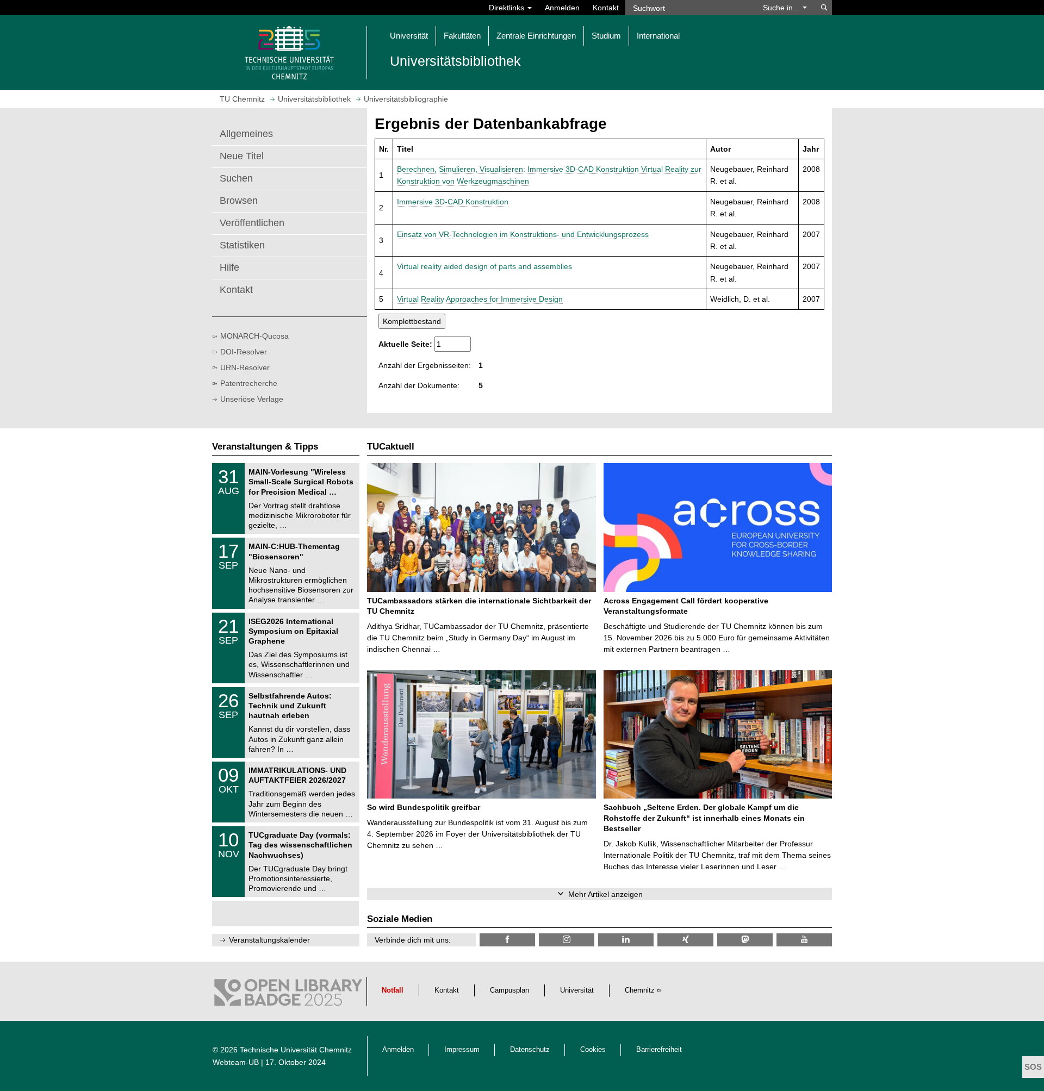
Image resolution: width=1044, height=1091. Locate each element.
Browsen (239, 200)
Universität (577, 990)
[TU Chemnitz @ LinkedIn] (626, 939)
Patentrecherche (248, 383)
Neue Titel (242, 156)
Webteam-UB (236, 1062)
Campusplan (509, 990)
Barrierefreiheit (659, 1049)
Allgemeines (246, 133)
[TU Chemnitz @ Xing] (685, 939)
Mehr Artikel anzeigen (605, 894)
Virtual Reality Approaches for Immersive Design (480, 299)
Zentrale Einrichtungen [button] (536, 35)
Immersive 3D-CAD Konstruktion (452, 201)
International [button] (658, 35)
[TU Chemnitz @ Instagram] (566, 939)
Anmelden (562, 7)
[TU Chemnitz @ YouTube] (804, 939)
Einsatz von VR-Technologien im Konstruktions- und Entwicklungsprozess (523, 234)
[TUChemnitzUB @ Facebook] (507, 939)
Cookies (593, 1049)
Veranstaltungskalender (269, 940)
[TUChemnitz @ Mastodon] (745, 939)
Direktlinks (507, 7)
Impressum (462, 1049)
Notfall (392, 990)
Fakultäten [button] (462, 35)
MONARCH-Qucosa (254, 336)
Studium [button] (606, 35)
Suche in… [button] (783, 7)
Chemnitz (640, 990)
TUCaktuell (390, 446)
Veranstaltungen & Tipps (265, 446)
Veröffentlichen (252, 222)
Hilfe (229, 267)
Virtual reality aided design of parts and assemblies (484, 266)
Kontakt (606, 7)
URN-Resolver (245, 367)
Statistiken (242, 245)
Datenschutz (530, 1049)
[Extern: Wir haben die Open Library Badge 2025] (288, 995)
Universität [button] (409, 35)
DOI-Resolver (243, 351)
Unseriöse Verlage (251, 399)
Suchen (236, 178)
